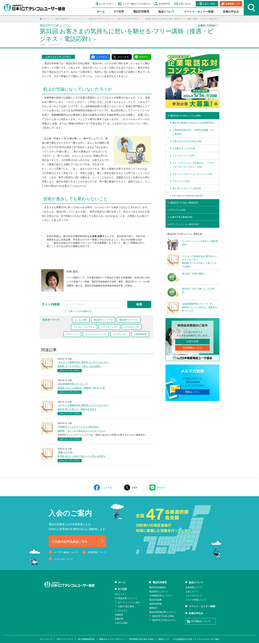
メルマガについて (63, 559)
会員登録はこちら (192, 347)
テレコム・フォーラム (83, 327)
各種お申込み (231, 11)
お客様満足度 (140, 334)
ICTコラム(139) (177, 210)
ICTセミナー (121, 594)
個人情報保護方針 (86, 639)
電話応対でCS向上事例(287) (184, 202)
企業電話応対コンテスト (160, 595)
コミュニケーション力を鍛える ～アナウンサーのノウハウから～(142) (193, 164)
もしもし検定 (80, 320)
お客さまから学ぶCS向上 (58, 57)
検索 (139, 304)
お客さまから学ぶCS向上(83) (187, 141)
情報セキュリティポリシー (111, 639)
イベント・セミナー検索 (199, 11)
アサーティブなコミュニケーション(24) (192, 174)
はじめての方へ (106, 4)
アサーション (72, 334)
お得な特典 (192, 341)
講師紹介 (153, 608)
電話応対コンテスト (128, 320)
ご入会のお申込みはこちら (70, 541)
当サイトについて (65, 639)
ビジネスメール (131, 327)
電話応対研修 (155, 604)
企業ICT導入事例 (126, 606)
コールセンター (120, 334)
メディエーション (109, 327)
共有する (161, 487)
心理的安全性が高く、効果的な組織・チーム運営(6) (193, 132)
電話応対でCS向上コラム (164, 620)
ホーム (101, 11)
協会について (166, 11)
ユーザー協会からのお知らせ (136, 4)
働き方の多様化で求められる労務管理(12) (193, 123)
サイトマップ (46, 639)
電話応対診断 (155, 600)
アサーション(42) (181, 181)
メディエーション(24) (183, 155)
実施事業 (119, 615)
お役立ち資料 (121, 623)
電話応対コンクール (103, 320)
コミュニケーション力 (95, 334)
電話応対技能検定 (157, 587)
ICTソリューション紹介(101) (184, 224)
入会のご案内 (208, 4)
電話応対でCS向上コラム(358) (185, 115)
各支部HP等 (164, 4)
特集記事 (119, 619)
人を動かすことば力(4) (183, 148)
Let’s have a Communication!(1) (187, 195)
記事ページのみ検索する (80, 311)
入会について (191, 591)
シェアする (106, 487)
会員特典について (97, 552)
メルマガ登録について (195, 600)
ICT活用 (122, 589)
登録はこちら (192, 392)
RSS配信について (201, 621)
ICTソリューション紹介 (129, 602)
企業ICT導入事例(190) (181, 217)
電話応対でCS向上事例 (163, 616)
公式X (134, 487)
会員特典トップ (232, 4)
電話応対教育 (141, 11)
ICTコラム (123, 610)
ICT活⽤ (119, 11)
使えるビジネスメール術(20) (186, 188)
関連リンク (164, 639)
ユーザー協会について (66, 552)
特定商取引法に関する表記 (141, 639)
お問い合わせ (185, 4)
